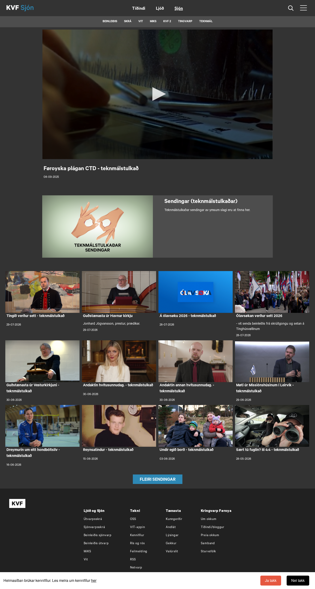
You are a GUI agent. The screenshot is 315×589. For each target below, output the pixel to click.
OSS (133, 519)
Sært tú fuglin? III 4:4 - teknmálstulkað (267, 450)
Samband (208, 543)
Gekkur (171, 543)
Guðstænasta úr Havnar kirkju (108, 316)
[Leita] (291, 8)
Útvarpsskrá (93, 519)
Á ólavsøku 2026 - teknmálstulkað (188, 316)
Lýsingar (172, 535)
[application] (157, 94)
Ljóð (160, 9)
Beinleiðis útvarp (96, 543)
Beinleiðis (110, 21)
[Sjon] (31, 8)
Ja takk (270, 580)
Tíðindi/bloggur (212, 527)
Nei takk (298, 580)
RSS (133, 560)
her (93, 580)
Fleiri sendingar (157, 480)
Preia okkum (210, 535)
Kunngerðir (174, 519)
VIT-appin (137, 527)
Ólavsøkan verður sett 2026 (259, 316)
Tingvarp (185, 21)
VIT (140, 21)
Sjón (179, 9)
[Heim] (13, 8)
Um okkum (209, 519)
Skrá (127, 21)
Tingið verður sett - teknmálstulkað (35, 316)
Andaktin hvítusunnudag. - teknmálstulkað (118, 386)
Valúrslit (172, 551)
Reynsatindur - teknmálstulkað (108, 450)
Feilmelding (138, 551)
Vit (86, 560)
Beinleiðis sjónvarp (98, 535)
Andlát (171, 527)
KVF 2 (167, 21)
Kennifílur (137, 535)
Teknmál (206, 21)
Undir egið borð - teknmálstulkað (187, 450)
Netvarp (136, 568)
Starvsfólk (208, 551)
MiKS (153, 21)
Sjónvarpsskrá (94, 527)
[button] (157, 94)
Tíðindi (138, 9)
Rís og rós (137, 543)
